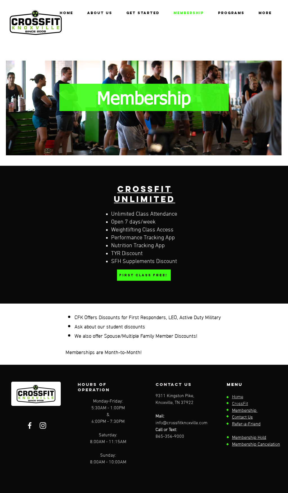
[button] (231, 13)
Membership (245, 411)
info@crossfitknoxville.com (182, 423)
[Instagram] (43, 425)
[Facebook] (29, 425)
